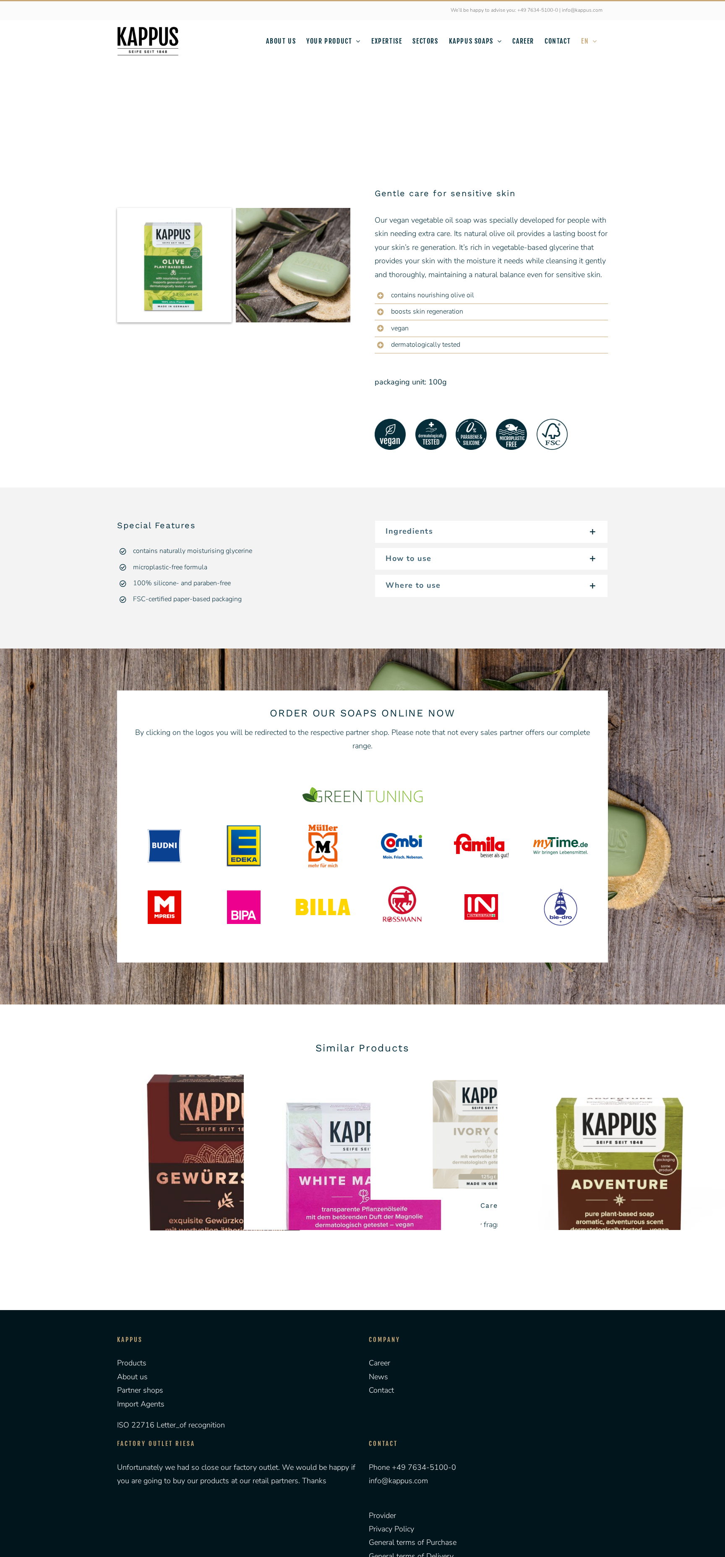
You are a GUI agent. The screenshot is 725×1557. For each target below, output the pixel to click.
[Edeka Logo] (243, 828)
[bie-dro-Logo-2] (560, 892)
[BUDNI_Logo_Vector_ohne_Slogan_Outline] (164, 833)
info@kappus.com (398, 1481)
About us (132, 1377)
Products (131, 1363)
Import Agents (140, 1404)
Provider (382, 1515)
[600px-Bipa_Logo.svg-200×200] (244, 894)
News (378, 1377)
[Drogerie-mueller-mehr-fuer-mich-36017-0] (323, 828)
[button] (491, 532)
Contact (381, 1390)
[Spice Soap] (235, 1185)
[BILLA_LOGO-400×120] (323, 903)
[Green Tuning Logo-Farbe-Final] (362, 788)
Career (379, 1363)
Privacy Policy (391, 1529)
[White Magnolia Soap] (362, 1185)
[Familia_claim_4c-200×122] (481, 833)
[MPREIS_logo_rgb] (164, 894)
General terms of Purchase (412, 1542)
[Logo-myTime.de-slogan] (560, 841)
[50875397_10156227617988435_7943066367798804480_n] (402, 880)
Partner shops (140, 1390)
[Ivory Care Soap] (489, 1133)
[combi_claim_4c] (402, 837)
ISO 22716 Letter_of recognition (171, 1425)
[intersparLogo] (481, 898)
